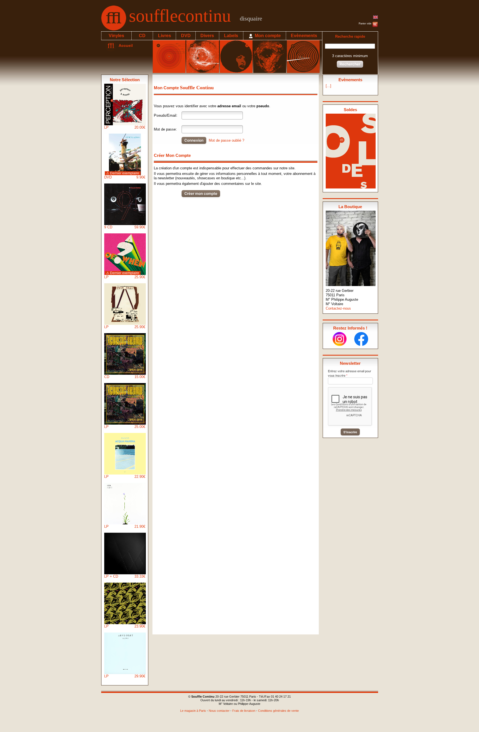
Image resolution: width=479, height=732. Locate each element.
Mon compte (267, 35)
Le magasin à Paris (193, 710)
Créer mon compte (200, 193)
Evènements (304, 35)
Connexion (193, 140)
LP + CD (124, 576)
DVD (186, 35)
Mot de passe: (165, 129)
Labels (231, 35)
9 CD (124, 227)
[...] (328, 86)
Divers (207, 35)
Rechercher (350, 64)
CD (142, 35)
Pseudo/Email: (165, 115)
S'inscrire (350, 432)
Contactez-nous (338, 308)
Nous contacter (219, 710)
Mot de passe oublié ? (226, 140)
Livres (164, 35)
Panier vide (365, 23)
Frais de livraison (243, 710)
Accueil (124, 45)
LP (124, 127)
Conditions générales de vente (278, 710)
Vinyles (116, 35)
